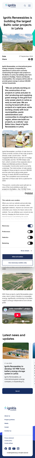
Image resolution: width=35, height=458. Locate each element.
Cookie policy (8, 440)
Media (6, 423)
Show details (25, 250)
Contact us (7, 430)
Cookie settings (8, 443)
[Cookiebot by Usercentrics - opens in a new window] (25, 193)
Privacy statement (9, 437)
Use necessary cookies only (17, 263)
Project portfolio (9, 419)
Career (6, 427)
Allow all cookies (17, 256)
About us (7, 415)
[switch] (30, 231)
